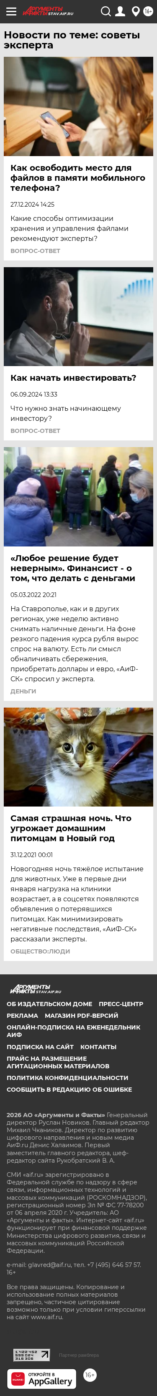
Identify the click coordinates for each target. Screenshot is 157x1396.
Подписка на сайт (40, 1047)
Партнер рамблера (79, 1355)
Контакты (98, 1047)
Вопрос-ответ (35, 251)
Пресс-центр (121, 1004)
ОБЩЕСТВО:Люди (40, 951)
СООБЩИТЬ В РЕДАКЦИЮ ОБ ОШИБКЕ (69, 1089)
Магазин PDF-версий (81, 1015)
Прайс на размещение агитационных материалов (58, 1062)
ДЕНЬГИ (23, 691)
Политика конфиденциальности (68, 1078)
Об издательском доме (49, 1004)
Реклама (22, 1015)
